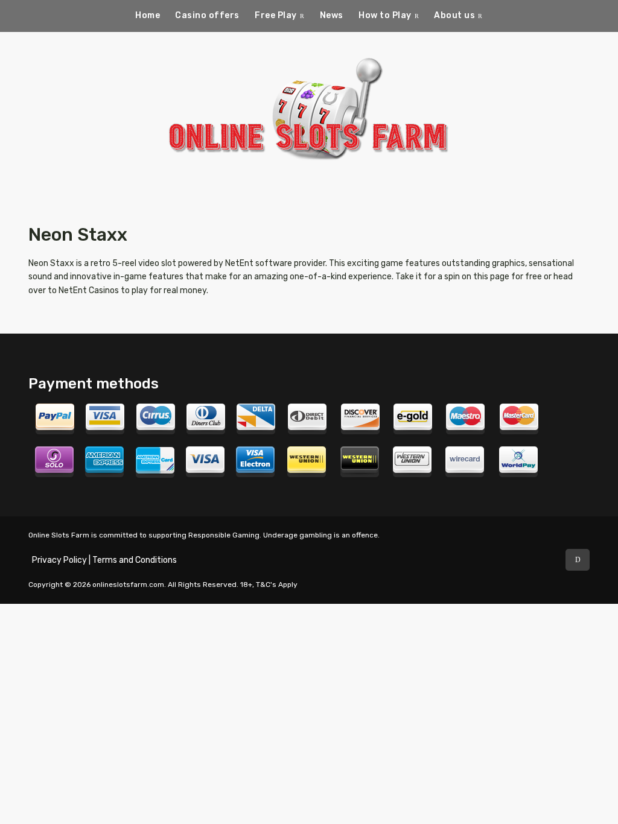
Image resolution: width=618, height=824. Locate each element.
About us (454, 15)
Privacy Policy (59, 560)
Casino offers (207, 15)
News (331, 15)
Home (147, 15)
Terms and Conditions (134, 560)
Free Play (276, 15)
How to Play (385, 15)
